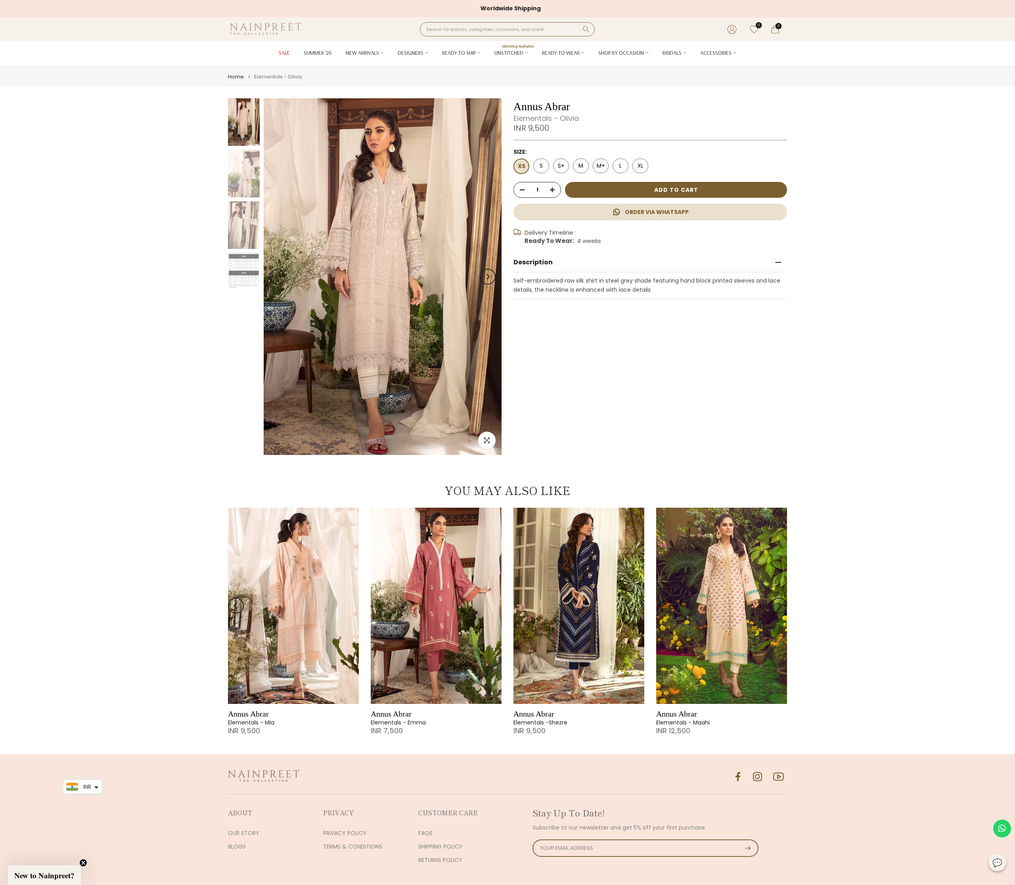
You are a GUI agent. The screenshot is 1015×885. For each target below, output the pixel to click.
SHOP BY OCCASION (621, 52)
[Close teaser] (83, 863)
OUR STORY (243, 833)
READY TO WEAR (561, 52)
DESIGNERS (410, 52)
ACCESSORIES (716, 52)
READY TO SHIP (459, 52)
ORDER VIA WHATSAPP (657, 212)
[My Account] (732, 29)
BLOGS (237, 847)
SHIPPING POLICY (440, 847)
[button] (44, 875)
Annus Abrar (248, 713)
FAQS (425, 833)
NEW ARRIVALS (362, 52)
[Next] (488, 277)
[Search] (586, 29)
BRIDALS (672, 52)
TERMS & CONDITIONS (352, 847)
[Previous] (277, 277)
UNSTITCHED (514, 52)
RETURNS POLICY (440, 860)
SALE (284, 52)
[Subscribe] (744, 848)
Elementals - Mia (251, 722)
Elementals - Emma (398, 722)
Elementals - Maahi (683, 722)
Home (236, 76)
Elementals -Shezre (540, 722)
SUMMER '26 (318, 52)
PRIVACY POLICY (345, 833)
